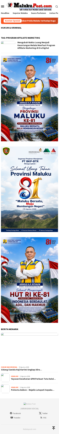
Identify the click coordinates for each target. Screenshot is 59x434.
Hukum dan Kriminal (9, 367)
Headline (14, 376)
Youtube (17, 417)
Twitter (45, 413)
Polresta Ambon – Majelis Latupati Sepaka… (32, 390)
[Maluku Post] (29, 6)
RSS (44, 417)
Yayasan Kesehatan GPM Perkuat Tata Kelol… (33, 379)
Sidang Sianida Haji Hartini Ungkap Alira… (21, 369)
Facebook (17, 413)
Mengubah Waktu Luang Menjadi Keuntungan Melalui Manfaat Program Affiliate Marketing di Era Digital (36, 45)
